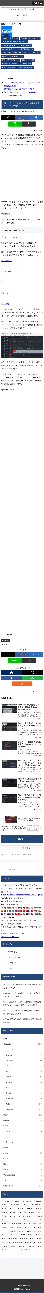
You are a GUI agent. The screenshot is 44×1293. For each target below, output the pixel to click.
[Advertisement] (22, 174)
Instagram (11, 895)
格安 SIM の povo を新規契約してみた (19, 89)
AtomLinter (5, 214)
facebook (20, 895)
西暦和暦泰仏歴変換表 (9, 67)
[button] (29, 124)
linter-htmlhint (6, 261)
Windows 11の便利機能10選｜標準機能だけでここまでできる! (22, 986)
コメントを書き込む (22, 848)
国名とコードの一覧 (28, 60)
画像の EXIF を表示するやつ (10, 60)
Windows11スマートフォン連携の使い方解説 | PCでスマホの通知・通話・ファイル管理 (22, 1003)
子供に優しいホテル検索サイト (30, 38)
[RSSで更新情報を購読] (22, 683)
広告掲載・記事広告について (13, 933)
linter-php (5, 293)
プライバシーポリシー (10, 937)
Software (6, 640)
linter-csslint (6, 271)
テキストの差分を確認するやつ (11, 53)
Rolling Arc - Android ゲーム (10, 45)
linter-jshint (5, 282)
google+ (28, 895)
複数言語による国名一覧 (9, 63)
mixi (34, 895)
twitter (3, 895)
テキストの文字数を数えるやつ (23, 49)
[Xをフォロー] (32, 672)
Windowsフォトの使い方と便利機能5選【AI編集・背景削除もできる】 (22, 1012)
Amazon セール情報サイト (10, 38)
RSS (10, 968)
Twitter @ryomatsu (15, 952)
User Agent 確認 (7, 49)
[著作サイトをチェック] (11, 672)
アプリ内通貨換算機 (25, 63)
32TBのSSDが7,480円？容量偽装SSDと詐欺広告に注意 (22, 1020)
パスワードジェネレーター (31, 53)
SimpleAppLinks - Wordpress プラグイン (14, 42)
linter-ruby (5, 304)
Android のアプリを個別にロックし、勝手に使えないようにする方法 (22, 994)
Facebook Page (14, 957)
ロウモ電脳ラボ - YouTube (11, 901)
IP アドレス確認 (26, 45)
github (40, 895)
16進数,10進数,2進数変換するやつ (12, 56)
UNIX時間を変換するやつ (25, 67)
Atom (5, 644)
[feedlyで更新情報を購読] (32, 678)
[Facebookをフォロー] (11, 678)
